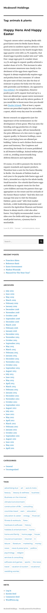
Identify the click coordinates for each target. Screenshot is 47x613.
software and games (13, 562)
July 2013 (9, 374)
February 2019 (12, 303)
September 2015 (13, 343)
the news (37, 562)
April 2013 (10, 383)
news (6, 548)
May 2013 (10, 380)
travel (6, 567)
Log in (8, 591)
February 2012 (12, 427)
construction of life (12, 506)
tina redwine (9, 90)
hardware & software (13, 525)
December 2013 (12, 359)
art (22, 488)
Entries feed (11, 594)
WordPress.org (12, 600)
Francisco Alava (12, 260)
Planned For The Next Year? (18, 273)
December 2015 (12, 334)
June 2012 (10, 414)
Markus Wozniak (13, 270)
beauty (7, 493)
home (32, 530)
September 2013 (13, 368)
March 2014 (11, 349)
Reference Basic (12, 263)
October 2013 (11, 365)
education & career (12, 516)
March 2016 (11, 325)
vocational (35, 567)
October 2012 (11, 402)
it (35, 539)
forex (25, 520)
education (31, 511)
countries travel (11, 511)
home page (27, 534)
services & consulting (13, 557)
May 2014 (10, 346)
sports (27, 562)
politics (33, 548)
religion (20, 553)
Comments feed (12, 597)
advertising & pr (11, 488)
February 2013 (12, 390)
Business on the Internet (15, 497)
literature (17, 544)
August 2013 (11, 371)
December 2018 (12, 309)
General (17, 228)
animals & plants (28, 228)
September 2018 (13, 319)
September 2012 (13, 405)
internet (28, 539)
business (35, 493)
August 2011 (11, 439)
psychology (9, 553)
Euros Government (14, 266)
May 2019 (10, 297)
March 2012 (11, 423)
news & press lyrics (20, 548)
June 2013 (10, 377)
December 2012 (12, 396)
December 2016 (12, 322)
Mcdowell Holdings (16, 7)
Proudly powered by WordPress (30, 609)
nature (37, 228)
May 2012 (10, 417)
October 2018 (11, 315)
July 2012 (10, 411)
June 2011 (10, 442)
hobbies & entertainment (15, 530)
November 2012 (12, 399)
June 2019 (10, 294)
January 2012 (11, 430)
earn (22, 511)
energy (27, 516)
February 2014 (12, 352)
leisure (7, 544)
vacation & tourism (20, 567)
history (28, 525)
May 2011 (10, 445)
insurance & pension (13, 539)
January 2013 (11, 393)
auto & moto (31, 488)
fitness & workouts (12, 520)
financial (36, 516)
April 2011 (10, 448)
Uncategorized (12, 469)
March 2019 (11, 300)
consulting (28, 506)
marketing (28, 544)
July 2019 (10, 291)
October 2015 (11, 340)
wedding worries (11, 571)
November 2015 (12, 337)
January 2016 (11, 331)
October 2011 (11, 433)
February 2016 (12, 328)
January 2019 (11, 306)
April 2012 (10, 420)
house (37, 534)
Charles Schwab (14, 105)
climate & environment (14, 502)
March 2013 (11, 386)
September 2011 (12, 436)
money (38, 544)
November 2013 (12, 362)
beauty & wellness (21, 493)
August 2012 (11, 408)
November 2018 (12, 312)
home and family (11, 534)
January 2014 (11, 356)
